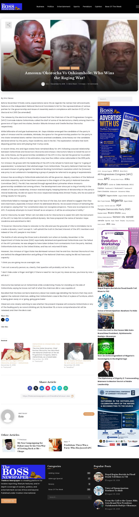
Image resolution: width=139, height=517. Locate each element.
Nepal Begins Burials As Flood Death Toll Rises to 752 (120, 475)
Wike (113, 224)
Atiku (127, 179)
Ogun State (128, 201)
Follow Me (89, 414)
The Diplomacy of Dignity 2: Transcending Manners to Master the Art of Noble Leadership (118, 381)
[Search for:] (115, 99)
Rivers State (114, 212)
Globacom (113, 191)
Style (112, 221)
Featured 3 (119, 188)
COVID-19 (112, 185)
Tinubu (122, 221)
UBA (108, 224)
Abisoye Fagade (107, 171)
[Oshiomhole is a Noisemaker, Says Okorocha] (48, 352)
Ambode (100, 179)
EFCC (132, 185)
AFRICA (116, 171)
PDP (118, 205)
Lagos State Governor (126, 196)
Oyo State (101, 206)
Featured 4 (128, 188)
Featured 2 (109, 188)
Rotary (124, 213)
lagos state (112, 195)
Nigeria (117, 200)
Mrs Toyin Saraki (104, 201)
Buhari (103, 184)
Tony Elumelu (130, 221)
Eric (47, 84)
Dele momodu (122, 184)
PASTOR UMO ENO (110, 206)
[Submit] (90, 497)
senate (101, 220)
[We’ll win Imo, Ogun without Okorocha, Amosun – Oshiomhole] (15, 351)
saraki (129, 216)
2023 (99, 171)
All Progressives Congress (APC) (115, 174)
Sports (107, 221)
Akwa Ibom (124, 171)
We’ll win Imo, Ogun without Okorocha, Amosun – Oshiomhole (14, 362)
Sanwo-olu (119, 216)
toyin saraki (101, 224)
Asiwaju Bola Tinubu (117, 179)
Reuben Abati (102, 213)
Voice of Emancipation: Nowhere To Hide (117, 311)
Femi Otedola (103, 191)
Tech (117, 221)
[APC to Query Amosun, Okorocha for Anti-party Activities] (78, 351)
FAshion (101, 188)
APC (107, 179)
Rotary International (105, 217)
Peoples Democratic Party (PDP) (114, 209)
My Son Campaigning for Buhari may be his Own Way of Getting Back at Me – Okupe (31, 447)
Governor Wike (124, 191)
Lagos (102, 195)
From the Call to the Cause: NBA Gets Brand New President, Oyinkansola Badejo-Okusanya (115, 333)
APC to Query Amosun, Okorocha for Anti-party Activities (77, 362)
